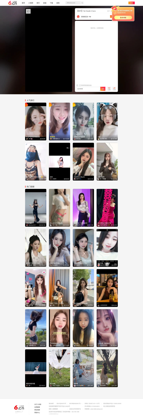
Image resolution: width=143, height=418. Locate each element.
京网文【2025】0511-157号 (92, 403)
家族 (58, 3)
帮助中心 (37, 412)
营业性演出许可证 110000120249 (112, 403)
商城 (44, 3)
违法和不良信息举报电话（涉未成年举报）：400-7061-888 (64, 411)
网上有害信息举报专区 (109, 406)
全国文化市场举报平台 (75, 409)
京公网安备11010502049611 (92, 406)
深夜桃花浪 (84, 17)
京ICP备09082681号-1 (75, 403)
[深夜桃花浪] (78, 16)
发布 (103, 89)
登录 (131, 3)
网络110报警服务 (53, 409)
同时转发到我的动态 (86, 85)
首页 (23, 3)
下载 (51, 3)
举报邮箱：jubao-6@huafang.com (94, 409)
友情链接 (37, 407)
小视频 (30, 3)
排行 (38, 3)
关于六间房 (37, 404)
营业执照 (51, 403)
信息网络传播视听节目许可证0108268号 (59, 406)
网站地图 (37, 410)
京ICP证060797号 (61, 403)
